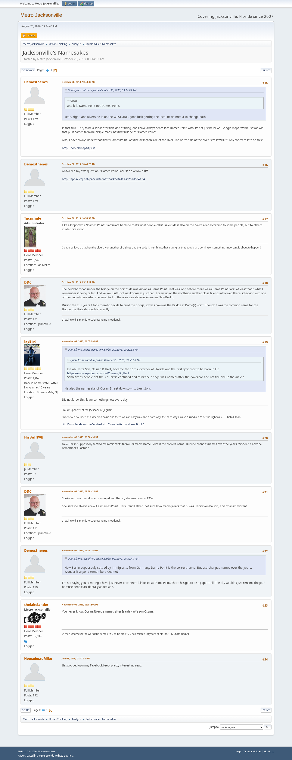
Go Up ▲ (269, 751)
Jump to (214, 727)
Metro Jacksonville (41, 15)
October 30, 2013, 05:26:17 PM (78, 282)
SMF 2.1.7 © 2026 (27, 751)
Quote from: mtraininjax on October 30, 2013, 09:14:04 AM (102, 90)
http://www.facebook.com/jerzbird (82, 424)
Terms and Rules (252, 751)
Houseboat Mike (38, 658)
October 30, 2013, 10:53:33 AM (78, 218)
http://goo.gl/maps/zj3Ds (78, 148)
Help (238, 751)
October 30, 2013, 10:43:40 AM (78, 81)
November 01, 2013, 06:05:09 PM (80, 341)
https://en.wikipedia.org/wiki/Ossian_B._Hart (98, 373)
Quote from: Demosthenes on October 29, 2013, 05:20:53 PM (103, 349)
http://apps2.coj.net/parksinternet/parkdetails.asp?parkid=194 (103, 179)
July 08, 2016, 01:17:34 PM (76, 658)
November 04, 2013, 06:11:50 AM (80, 604)
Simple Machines (46, 751)
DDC (27, 282)
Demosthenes (36, 82)
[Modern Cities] (26, 641)
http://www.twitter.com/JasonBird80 (123, 424)
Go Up (25, 710)
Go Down (28, 70)
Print (266, 70)
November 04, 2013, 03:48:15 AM (80, 550)
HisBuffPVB (33, 437)
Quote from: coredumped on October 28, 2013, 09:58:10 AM (105, 360)
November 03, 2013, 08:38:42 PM (80, 491)
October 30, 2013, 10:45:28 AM (78, 164)
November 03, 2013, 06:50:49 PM (80, 437)
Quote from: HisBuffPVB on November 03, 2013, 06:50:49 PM (103, 559)
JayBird (30, 341)
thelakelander (36, 604)
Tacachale (32, 218)
